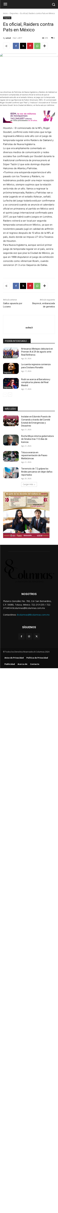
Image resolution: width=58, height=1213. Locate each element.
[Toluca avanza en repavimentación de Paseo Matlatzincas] (11, 456)
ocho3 (8, 38)
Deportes (14, 13)
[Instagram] (29, 636)
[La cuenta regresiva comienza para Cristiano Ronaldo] (11, 368)
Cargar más (28, 484)
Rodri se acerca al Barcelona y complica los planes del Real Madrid (35, 382)
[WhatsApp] (37, 46)
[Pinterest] (30, 46)
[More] (44, 46)
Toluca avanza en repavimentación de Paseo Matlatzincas (34, 455)
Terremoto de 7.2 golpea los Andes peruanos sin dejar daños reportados (36, 471)
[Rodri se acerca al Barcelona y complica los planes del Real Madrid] (11, 383)
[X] (23, 46)
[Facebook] (16, 46)
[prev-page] (5, 395)
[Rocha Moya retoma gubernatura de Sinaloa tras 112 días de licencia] (11, 440)
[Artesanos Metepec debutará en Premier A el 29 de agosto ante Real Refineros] (11, 352)
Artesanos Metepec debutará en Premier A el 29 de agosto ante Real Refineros (37, 352)
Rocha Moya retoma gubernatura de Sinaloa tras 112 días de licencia (37, 439)
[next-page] (10, 395)
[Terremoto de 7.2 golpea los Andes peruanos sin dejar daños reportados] (11, 472)
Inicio (5, 13)
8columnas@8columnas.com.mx (33, 614)
